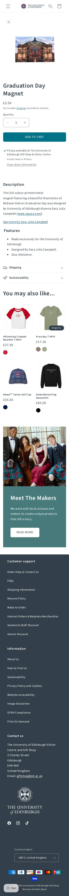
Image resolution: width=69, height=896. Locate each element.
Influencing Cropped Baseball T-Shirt (14, 338)
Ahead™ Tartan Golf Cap (17, 394)
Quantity (8, 114)
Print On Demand (18, 722)
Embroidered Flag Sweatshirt (46, 396)
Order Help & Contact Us (23, 572)
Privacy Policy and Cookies (24, 686)
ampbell (25, 222)
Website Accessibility (21, 695)
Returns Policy (16, 598)
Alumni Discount (17, 634)
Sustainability (16, 677)
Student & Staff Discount (23, 625)
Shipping (21, 108)
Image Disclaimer (18, 704)
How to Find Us (17, 668)
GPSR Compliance (19, 713)
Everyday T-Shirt (45, 336)
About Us (13, 659)
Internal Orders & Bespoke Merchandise (32, 616)
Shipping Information (21, 590)
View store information (21, 165)
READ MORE (25, 532)
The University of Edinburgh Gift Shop (39, 885)
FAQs (10, 581)
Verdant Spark (39, 889)
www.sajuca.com (29, 214)
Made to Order (16, 607)
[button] (8, 6)
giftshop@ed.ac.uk (30, 776)
